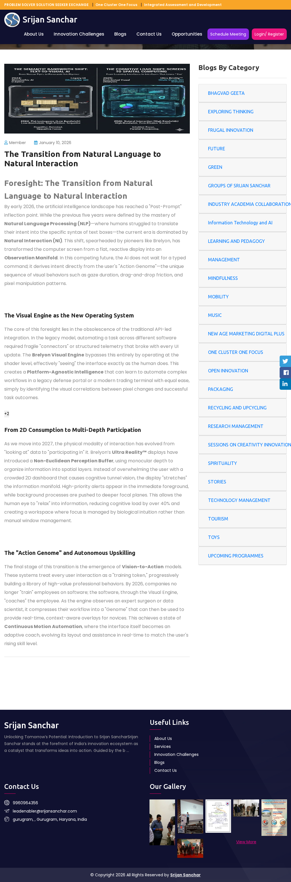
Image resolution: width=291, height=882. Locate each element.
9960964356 (25, 803)
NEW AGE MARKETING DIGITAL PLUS (246, 333)
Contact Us (149, 34)
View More (246, 842)
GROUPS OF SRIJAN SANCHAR (239, 185)
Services (162, 746)
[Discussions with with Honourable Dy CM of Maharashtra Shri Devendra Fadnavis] (162, 822)
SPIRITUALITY (222, 463)
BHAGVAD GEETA (226, 93)
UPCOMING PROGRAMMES (235, 555)
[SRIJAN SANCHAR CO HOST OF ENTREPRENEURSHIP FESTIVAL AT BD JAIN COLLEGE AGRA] (218, 816)
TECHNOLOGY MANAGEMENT (239, 500)
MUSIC (215, 315)
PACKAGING (220, 389)
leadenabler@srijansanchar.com (45, 811)
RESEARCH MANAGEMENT (235, 426)
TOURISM (218, 518)
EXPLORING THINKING (230, 111)
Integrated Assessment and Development (183, 4)
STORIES (217, 481)
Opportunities (187, 34)
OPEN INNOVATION (228, 370)
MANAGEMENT (224, 259)
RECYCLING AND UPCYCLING (237, 407)
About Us (34, 34)
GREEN (215, 167)
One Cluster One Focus (116, 4)
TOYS (214, 537)
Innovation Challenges (79, 34)
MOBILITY (218, 296)
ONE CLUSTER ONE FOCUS (235, 352)
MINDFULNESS (223, 278)
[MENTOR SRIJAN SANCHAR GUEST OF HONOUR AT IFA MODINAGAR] (246, 808)
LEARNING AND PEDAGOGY (236, 241)
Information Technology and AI (240, 222)
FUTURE (216, 148)
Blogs (120, 34)
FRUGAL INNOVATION (230, 130)
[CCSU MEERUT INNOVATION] (274, 817)
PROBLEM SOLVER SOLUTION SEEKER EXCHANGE (46, 4)
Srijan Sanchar (185, 875)
